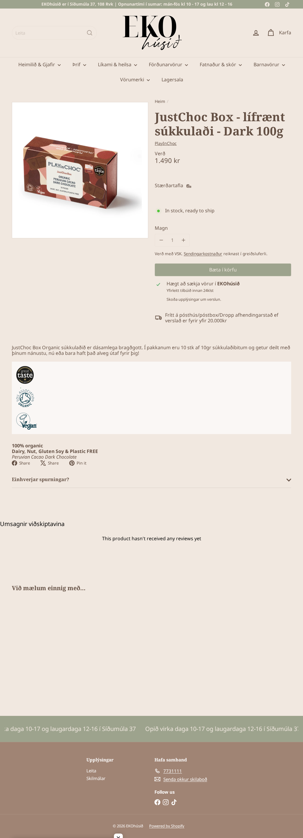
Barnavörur (267, 64)
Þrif (77, 64)
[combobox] (54, 33)
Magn (161, 228)
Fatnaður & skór (218, 64)
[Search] (90, 33)
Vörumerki (132, 79)
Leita (91, 771)
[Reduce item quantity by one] (161, 240)
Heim (160, 101)
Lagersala (172, 79)
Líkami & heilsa (115, 64)
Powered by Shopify (166, 826)
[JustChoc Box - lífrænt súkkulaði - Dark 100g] (33, 649)
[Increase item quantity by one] (183, 240)
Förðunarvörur (166, 64)
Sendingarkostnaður (203, 253)
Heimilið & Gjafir (37, 64)
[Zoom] (80, 170)
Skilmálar (95, 778)
